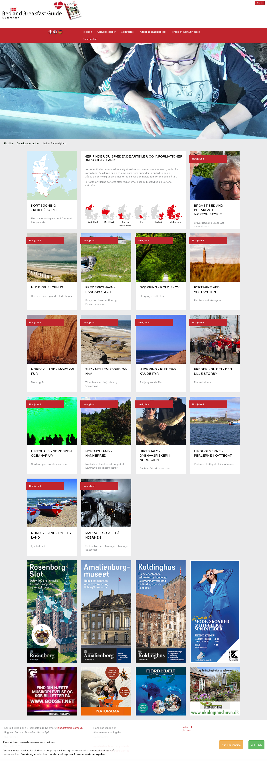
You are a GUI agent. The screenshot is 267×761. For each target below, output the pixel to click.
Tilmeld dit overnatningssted (186, 32)
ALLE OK (256, 744)
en (55, 32)
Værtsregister (128, 32)
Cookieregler (29, 754)
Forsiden (87, 32)
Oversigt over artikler (28, 143)
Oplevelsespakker (106, 32)
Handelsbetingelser (104, 727)
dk (50, 32)
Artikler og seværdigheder (153, 32)
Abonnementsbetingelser (108, 732)
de (60, 32)
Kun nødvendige (231, 744)
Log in (260, 3)
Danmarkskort (90, 39)
